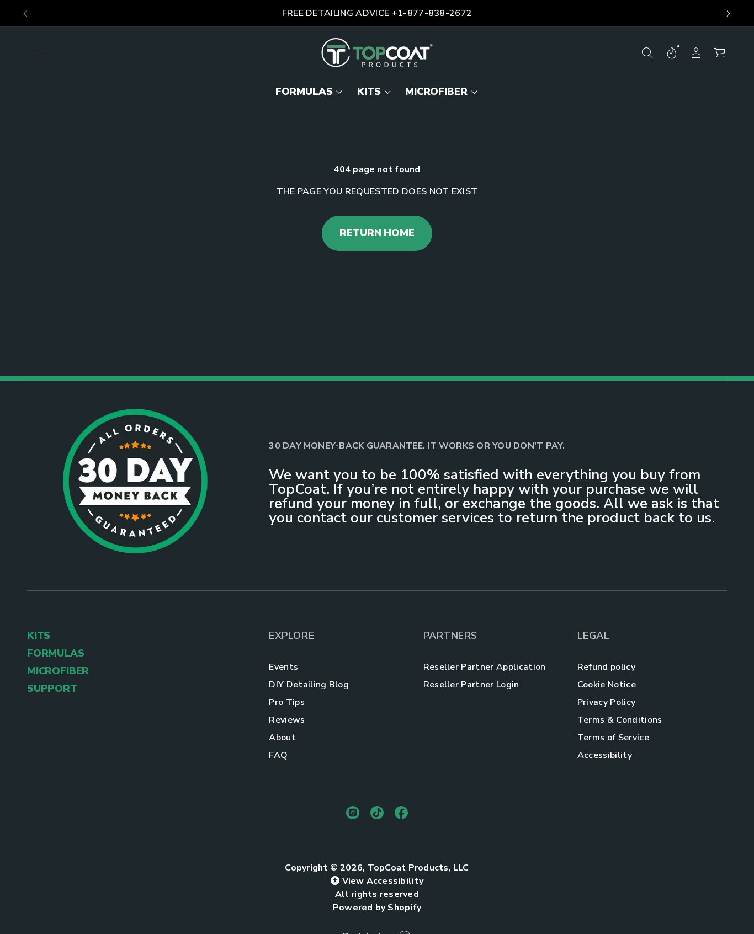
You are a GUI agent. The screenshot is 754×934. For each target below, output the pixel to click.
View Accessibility (382, 881)
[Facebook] (401, 812)
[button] (647, 53)
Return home (376, 232)
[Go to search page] (647, 53)
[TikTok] (377, 812)
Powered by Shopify (377, 907)
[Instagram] (353, 812)
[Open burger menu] (33, 53)
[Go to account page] (696, 53)
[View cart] (720, 53)
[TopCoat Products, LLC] (377, 53)
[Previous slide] (25, 14)
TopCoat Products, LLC (418, 868)
